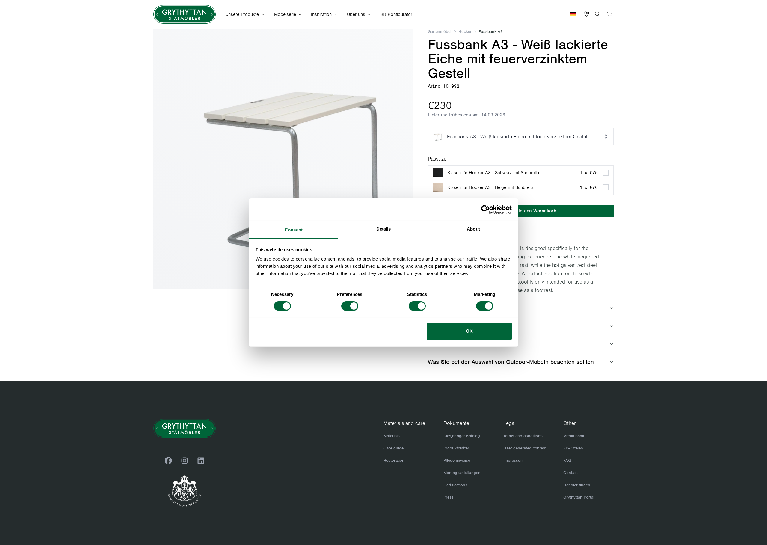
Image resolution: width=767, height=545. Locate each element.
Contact (570, 472)
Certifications (455, 485)
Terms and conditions (523, 435)
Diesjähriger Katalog (461, 435)
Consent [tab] (294, 229)
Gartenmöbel (439, 31)
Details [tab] (383, 228)
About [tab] (473, 228)
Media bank (573, 435)
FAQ (567, 460)
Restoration (394, 460)
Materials (392, 435)
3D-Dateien (573, 448)
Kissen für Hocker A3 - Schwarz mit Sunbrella (493, 173)
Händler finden (576, 485)
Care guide (394, 448)
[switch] (349, 306)
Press (448, 497)
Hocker (465, 31)
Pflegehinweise (456, 460)
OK (469, 331)
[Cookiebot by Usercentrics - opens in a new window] (485, 209)
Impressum (513, 460)
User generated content (524, 448)
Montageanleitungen (462, 472)
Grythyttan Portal (578, 497)
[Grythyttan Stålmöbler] (184, 14)
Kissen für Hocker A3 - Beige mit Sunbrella (490, 187)
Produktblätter (456, 448)
